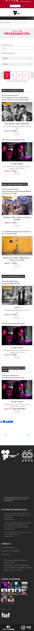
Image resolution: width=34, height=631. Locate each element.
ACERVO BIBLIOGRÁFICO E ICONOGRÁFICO (17, 565)
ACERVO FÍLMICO (9, 563)
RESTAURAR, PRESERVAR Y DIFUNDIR (15, 560)
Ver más (17, 133)
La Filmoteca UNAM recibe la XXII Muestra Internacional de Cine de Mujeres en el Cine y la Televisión (18, 515)
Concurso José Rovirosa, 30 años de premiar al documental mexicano (18, 533)
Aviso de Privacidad (25, 1)
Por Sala (5, 58)
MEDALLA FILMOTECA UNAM (13, 570)
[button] (29, 18)
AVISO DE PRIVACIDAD (8, 548)
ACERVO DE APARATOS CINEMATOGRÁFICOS (18, 568)
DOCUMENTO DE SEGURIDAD (10, 551)
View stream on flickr (8, 603)
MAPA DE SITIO (6, 554)
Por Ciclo (5, 64)
